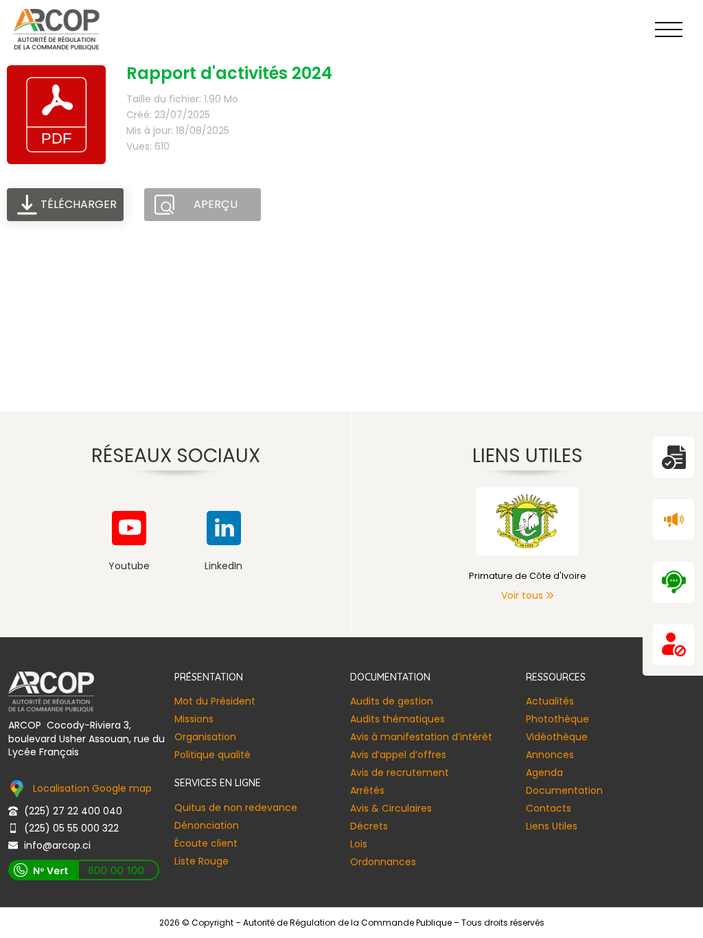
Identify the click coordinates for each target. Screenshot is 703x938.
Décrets (369, 826)
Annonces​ (550, 755)
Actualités (550, 701)
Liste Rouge (201, 861)
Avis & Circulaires (391, 808)
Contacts (548, 808)
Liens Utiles (551, 826)
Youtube (129, 566)
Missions (194, 719)
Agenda (544, 772)
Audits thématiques (397, 719)
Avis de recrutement (399, 772)
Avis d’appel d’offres (398, 755)
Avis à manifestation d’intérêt (421, 737)
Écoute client (206, 843)
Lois (358, 844)
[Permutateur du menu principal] (669, 29)
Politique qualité (212, 755)
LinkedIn (223, 566)
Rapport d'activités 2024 (229, 73)
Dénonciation (206, 825)
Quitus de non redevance (235, 807)
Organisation (205, 737)
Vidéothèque (557, 737)
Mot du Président (214, 701)
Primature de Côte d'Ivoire (527, 576)
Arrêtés (367, 790)
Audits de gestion (391, 701)
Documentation (564, 790)
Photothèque (557, 719)
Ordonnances (383, 862)
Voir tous (522, 595)
